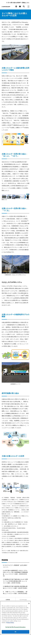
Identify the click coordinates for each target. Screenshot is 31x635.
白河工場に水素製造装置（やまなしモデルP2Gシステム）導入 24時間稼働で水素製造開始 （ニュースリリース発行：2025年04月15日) (15, 573)
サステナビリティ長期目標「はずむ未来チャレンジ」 (15, 566)
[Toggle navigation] (28, 6)
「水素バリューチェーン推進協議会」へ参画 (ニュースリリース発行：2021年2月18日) (15, 592)
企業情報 (8, 599)
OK (15, 631)
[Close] (29, 603)
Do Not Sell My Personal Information (15, 627)
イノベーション (23, 599)
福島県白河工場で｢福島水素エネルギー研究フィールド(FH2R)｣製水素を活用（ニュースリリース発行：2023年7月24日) (15, 581)
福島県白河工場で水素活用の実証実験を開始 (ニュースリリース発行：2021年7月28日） (15, 587)
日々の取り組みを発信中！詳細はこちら (18, 2)
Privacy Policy (10, 622)
